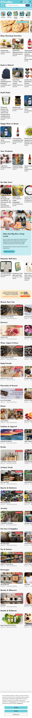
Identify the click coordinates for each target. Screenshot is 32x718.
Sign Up (26, 1)
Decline (16, 711)
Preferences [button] (20, 703)
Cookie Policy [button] (13, 701)
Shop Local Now (9, 251)
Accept (16, 707)
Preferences (16, 714)
